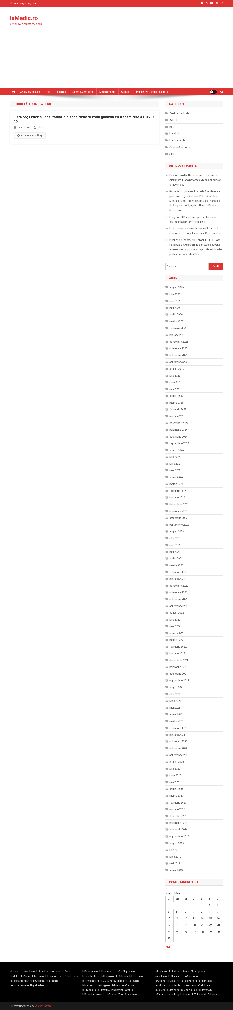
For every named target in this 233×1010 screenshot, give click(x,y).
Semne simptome (83, 91)
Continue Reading (31, 135)
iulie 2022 (174, 619)
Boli (48, 91)
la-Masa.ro (68, 971)
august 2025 (176, 368)
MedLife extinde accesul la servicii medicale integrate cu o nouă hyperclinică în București (194, 231)
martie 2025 (176, 402)
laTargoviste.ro (204, 989)
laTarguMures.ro (181, 994)
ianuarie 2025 (177, 416)
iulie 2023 (174, 538)
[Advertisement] (116, 60)
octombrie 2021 (178, 673)
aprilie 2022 (176, 633)
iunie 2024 (175, 463)
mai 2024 (174, 470)
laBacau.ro (173, 980)
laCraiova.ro (108, 976)
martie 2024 (176, 484)
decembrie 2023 (178, 504)
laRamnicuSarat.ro (122, 989)
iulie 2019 (174, 850)
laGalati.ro (122, 976)
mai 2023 (174, 551)
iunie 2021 (175, 700)
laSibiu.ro (160, 989)
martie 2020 (176, 795)
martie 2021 (176, 721)
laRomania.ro (90, 971)
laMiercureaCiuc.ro (123, 985)
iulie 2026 (174, 294)
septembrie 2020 (179, 755)
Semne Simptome (180, 147)
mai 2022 (174, 626)
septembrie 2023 (179, 524)
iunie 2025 (175, 382)
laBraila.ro (177, 985)
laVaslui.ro (161, 976)
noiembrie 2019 (178, 822)
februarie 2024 (178, 490)
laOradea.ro (89, 989)
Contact (125, 91)
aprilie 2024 (176, 477)
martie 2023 (176, 565)
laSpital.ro (42, 971)
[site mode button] (213, 92)
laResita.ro (190, 985)
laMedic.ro (24, 18)
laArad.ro (160, 980)
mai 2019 (174, 863)
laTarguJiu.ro (163, 994)
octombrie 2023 (178, 517)
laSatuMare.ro (205, 985)
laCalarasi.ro (120, 980)
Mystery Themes (43, 1006)
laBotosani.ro (162, 985)
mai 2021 (174, 707)
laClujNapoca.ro (126, 971)
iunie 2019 (175, 856)
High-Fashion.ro (39, 985)
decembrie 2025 (178, 341)
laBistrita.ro (205, 980)
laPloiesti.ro (136, 976)
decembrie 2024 (178, 423)
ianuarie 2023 (177, 578)
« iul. (167, 946)
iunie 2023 (175, 545)
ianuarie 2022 (177, 653)
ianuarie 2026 (177, 335)
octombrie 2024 (178, 436)
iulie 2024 (174, 456)
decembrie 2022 (178, 585)
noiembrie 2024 (178, 429)
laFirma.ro (38, 976)
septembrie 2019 (179, 836)
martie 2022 (176, 639)
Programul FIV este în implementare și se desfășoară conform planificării (192, 219)
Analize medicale (30, 91)
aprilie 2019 (176, 870)
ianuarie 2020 (177, 809)
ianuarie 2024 (177, 497)
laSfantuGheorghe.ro (193, 971)
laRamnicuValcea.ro (93, 994)
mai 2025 (174, 389)
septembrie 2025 (179, 361)
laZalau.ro (211, 994)
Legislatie (61, 91)
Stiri (171, 154)
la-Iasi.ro (174, 971)
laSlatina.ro (173, 989)
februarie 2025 (178, 409)
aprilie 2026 (176, 314)
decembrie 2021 (178, 660)
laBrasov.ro (161, 971)
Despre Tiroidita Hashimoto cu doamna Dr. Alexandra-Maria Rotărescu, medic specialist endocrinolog (195, 180)
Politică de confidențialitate (152, 91)
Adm (39, 127)
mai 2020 (174, 782)
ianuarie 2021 (177, 734)
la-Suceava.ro (70, 976)
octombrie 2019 (178, 829)
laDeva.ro (134, 980)
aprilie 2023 (176, 558)
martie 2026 (176, 321)
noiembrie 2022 (178, 592)
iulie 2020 (174, 768)
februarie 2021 (178, 728)
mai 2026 (174, 307)
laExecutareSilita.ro (21, 980)
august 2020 (176, 762)
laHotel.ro (55, 971)
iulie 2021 (174, 694)
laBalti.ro (54, 980)
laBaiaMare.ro (189, 980)
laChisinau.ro (40, 980)
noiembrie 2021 (178, 667)
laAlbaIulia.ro (175, 976)
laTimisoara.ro (90, 980)
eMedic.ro (15, 971)
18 (176, 925)
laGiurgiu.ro (105, 985)
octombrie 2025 (178, 355)
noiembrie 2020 (178, 741)
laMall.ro (15, 976)
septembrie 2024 (179, 443)
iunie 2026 (175, 301)
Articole (173, 120)
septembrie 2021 (179, 680)
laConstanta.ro (90, 976)
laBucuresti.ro (107, 971)
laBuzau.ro (106, 980)
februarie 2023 (178, 572)
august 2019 (176, 843)
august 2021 (176, 687)
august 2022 (176, 612)
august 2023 (176, 531)
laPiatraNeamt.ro (20, 985)
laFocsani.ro (89, 985)
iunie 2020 (175, 775)
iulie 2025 (174, 375)
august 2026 (176, 287)
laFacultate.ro (53, 976)
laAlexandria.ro (193, 976)
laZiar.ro (26, 976)
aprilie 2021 (176, 714)
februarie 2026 (178, 328)
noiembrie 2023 (178, 511)
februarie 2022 (178, 646)
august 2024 (176, 450)
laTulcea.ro (198, 994)
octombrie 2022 (178, 599)
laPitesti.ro (104, 989)
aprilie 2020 (176, 788)
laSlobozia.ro (187, 989)
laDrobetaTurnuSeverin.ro (122, 994)
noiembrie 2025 (178, 348)
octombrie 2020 (178, 748)
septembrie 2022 (179, 606)
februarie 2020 (178, 802)
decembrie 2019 (178, 816)
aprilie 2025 (176, 395)
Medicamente (107, 91)
